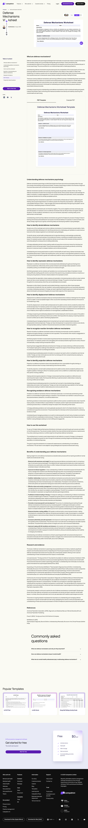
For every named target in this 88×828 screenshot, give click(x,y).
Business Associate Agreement (37, 797)
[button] (50, 819)
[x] (78, 819)
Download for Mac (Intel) (35, 819)
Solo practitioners (7, 791)
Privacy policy (50, 798)
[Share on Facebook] (7, 97)
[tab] (41, 100)
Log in (57, 3)
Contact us (49, 781)
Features (19, 3)
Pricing (48, 3)
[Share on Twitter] (11, 97)
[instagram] (66, 819)
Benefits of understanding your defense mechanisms (10, 72)
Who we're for (28, 3)
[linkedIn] (72, 819)
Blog (33, 786)
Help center (49, 778)
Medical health (7, 781)
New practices (6, 789)
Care (18, 788)
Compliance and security (50, 795)
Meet (18, 790)
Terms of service (36, 801)
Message (19, 784)
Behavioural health (8, 778)
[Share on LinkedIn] (4, 97)
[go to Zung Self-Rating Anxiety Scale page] (44, 700)
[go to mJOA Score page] (16, 700)
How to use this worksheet (9, 69)
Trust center (49, 791)
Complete (20, 797)
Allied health (6, 784)
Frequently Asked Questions (10, 80)
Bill (18, 802)
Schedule (19, 781)
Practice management (9, 809)
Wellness (5, 786)
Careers (34, 784)
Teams (4, 794)
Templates (34, 789)
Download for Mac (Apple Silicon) (13, 819)
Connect (19, 778)
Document (20, 793)
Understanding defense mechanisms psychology (11, 66)
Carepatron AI (6, 811)
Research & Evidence (8, 75)
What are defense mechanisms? (10, 62)
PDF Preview (6, 77)
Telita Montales (10, 26)
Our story (34, 778)
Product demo (6, 804)
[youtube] (84, 819)
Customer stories (39, 3)
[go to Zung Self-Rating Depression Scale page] (72, 700)
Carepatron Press (36, 794)
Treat (18, 799)
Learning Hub (35, 791)
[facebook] (60, 819)
